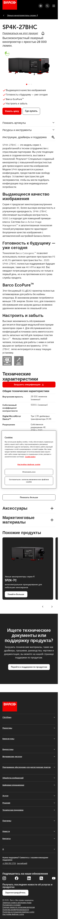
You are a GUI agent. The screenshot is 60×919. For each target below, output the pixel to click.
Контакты (6, 839)
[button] (26, 84)
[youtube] (53, 878)
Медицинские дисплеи (12, 757)
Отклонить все (28, 472)
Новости (6, 831)
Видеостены (7, 749)
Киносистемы (8, 739)
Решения (6, 803)
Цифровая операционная (13, 785)
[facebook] (16, 878)
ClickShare (6, 717)
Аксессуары (14, 508)
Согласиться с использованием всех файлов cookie (29, 481)
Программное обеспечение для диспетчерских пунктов (26, 767)
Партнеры (6, 821)
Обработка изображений (12, 778)
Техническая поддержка (12, 810)
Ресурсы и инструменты (17, 130)
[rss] (41, 878)
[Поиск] (47, 6)
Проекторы (7, 728)
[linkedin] (29, 878)
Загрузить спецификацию (27, 384)
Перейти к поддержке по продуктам (29, 667)
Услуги (5, 796)
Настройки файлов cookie (28, 464)
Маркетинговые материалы (18, 519)
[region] (28, 459)
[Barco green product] (7, 53)
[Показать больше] (28, 497)
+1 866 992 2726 (14, 863)
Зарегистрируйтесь (15, 892)
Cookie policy (30, 457)
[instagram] (4, 878)
